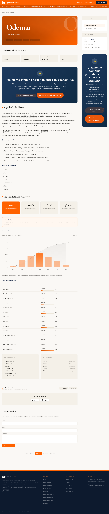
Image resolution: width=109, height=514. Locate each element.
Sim (35, 400)
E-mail (3, 427)
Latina (10, 40)
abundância (33, 116)
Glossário (45, 503)
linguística (44, 130)
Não (45, 400)
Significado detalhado (91, 25)
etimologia (6, 130)
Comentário (4, 433)
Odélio (32, 453)
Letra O (7, 12)
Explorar (79, 2)
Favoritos (45, 491)
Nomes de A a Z (47, 485)
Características (89, 23)
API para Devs (69, 485)
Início (3, 12)
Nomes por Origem (48, 494)
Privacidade (69, 488)
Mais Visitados (47, 488)
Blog (44, 479)
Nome (3, 420)
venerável (37, 144)
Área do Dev (101, 2)
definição (5, 116)
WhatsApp (64, 388)
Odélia (26, 453)
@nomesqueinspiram (96, 485)
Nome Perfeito (89, 2)
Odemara (45, 453)
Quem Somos (69, 479)
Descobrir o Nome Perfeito (50, 95)
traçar (48, 133)
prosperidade (23, 116)
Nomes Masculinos (48, 500)
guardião (31, 151)
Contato (68, 482)
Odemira (52, 453)
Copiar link (73, 388)
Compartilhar (36, 40)
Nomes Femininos (48, 497)
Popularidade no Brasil (91, 28)
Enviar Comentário (8, 446)
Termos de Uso (70, 491)
